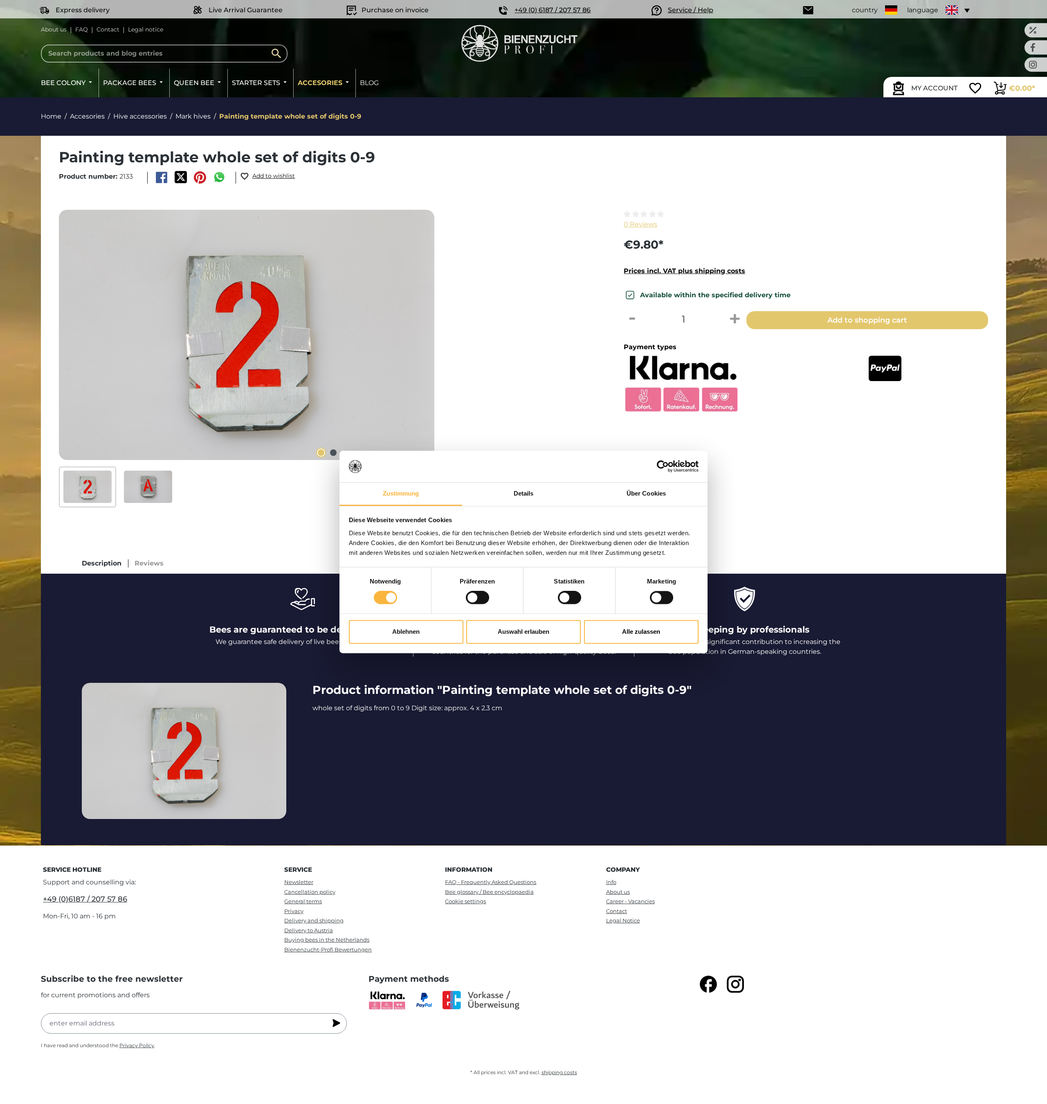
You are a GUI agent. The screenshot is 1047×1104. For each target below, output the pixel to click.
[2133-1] (246, 335)
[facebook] (708, 984)
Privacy (293, 911)
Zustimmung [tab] (401, 493)
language (922, 10)
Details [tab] (524, 493)
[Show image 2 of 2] (333, 452)
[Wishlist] (975, 89)
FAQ (81, 29)
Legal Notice (623, 920)
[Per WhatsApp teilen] (219, 177)
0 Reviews (640, 224)
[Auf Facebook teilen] (161, 177)
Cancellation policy (309, 892)
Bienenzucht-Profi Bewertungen (328, 949)
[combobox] (164, 53)
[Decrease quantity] (632, 319)
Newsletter (298, 882)
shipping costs (559, 1072)
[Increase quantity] (735, 319)
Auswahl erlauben (523, 631)
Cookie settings (465, 901)
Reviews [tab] (149, 563)
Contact (108, 29)
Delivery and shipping (314, 920)
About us (54, 29)
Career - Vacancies (630, 901)
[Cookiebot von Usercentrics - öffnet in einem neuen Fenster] (663, 466)
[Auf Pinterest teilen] (200, 177)
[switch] (477, 597)
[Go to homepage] (519, 43)
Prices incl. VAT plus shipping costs (684, 271)
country (865, 10)
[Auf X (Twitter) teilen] (180, 177)
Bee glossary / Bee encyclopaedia (489, 892)
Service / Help (690, 10)
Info (611, 882)
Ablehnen (406, 631)
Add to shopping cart (867, 320)
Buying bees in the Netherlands (326, 939)
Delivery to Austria (308, 930)
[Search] (278, 53)
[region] (327, 358)
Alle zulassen (641, 631)
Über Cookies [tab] (646, 493)
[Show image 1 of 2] (321, 452)
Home (51, 116)
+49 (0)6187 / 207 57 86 (85, 899)
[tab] (101, 563)
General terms (303, 901)
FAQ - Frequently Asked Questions (490, 882)
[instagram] (735, 984)
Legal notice (145, 29)
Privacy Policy (136, 1045)
